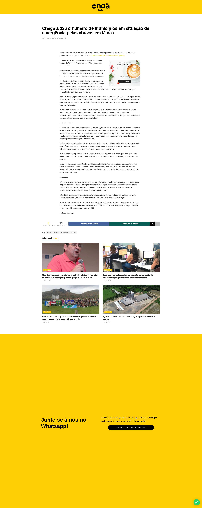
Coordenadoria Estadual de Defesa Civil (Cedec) (106, 56)
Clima (54, 38)
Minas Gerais (61, 38)
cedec (49, 232)
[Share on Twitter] (152, 224)
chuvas (56, 232)
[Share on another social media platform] (157, 224)
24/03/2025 (46, 280)
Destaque (47, 270)
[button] (157, 7)
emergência (65, 232)
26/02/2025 (46, 322)
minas (73, 232)
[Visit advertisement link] (124, 73)
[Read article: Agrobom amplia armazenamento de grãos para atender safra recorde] (131, 299)
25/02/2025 (107, 322)
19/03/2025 (107, 280)
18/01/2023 (45, 38)
